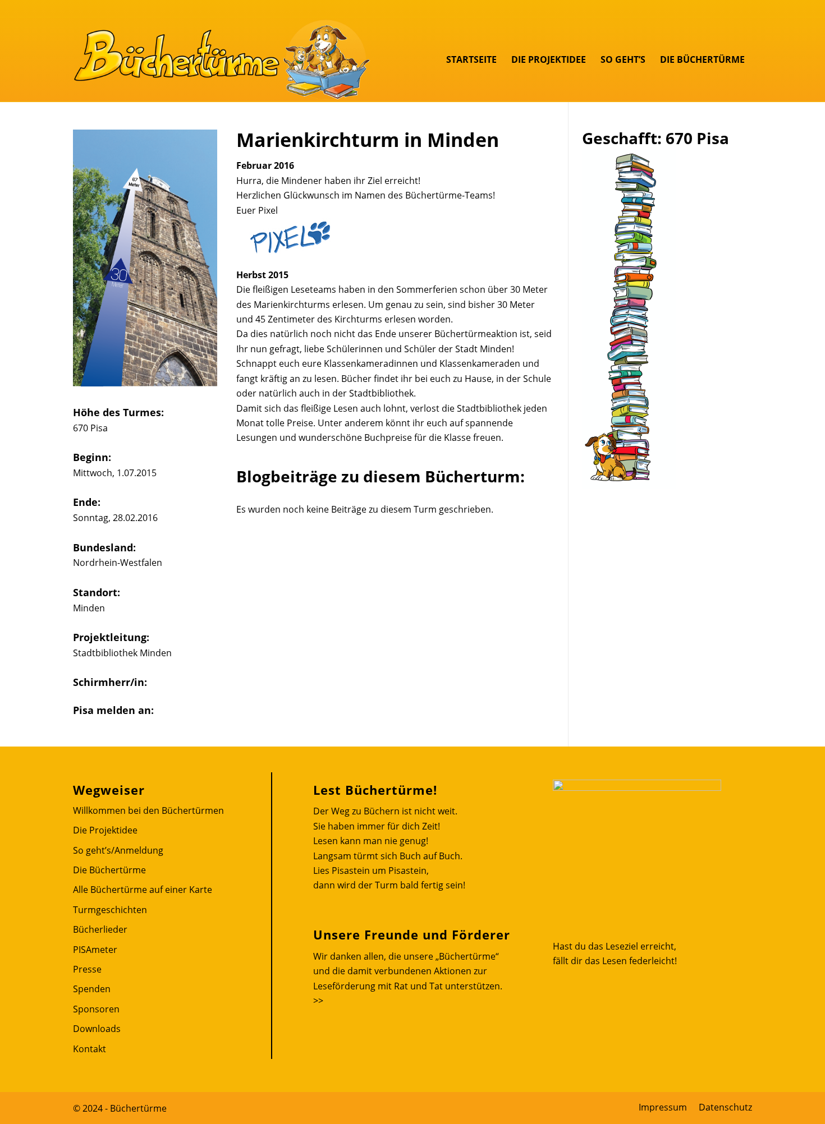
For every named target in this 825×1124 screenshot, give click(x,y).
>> (318, 1000)
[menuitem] (471, 59)
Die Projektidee (105, 830)
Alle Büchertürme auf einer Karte (142, 889)
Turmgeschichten (110, 910)
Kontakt (89, 1049)
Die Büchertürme (109, 870)
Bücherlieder (100, 929)
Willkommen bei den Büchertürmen (148, 810)
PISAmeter (95, 949)
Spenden (92, 989)
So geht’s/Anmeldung (118, 850)
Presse (87, 969)
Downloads (97, 1028)
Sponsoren (96, 1009)
